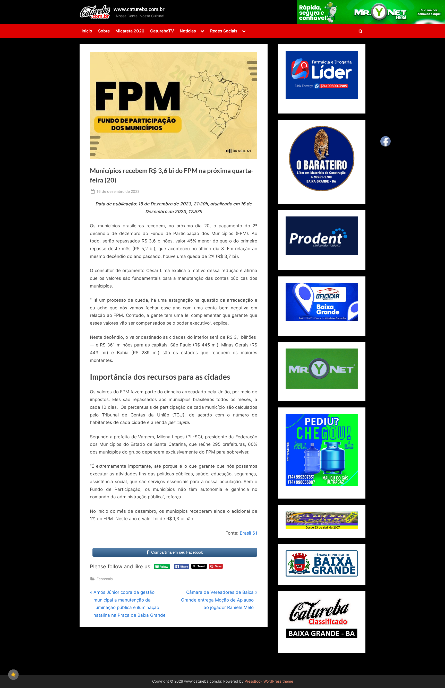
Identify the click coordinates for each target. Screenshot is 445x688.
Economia (105, 579)
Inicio (87, 30)
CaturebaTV (162, 30)
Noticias (188, 30)
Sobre (104, 30)
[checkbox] (13, 674)
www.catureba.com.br (139, 9)
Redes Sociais (223, 30)
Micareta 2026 (129, 30)
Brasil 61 (248, 533)
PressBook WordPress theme (269, 681)
